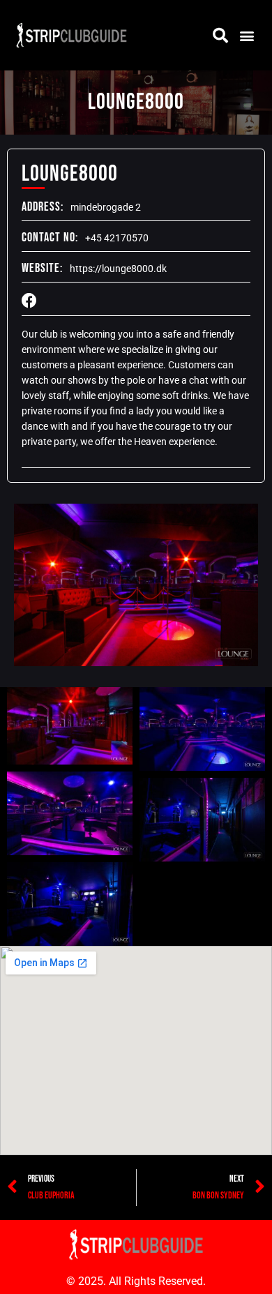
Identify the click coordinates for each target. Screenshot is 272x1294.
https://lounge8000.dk (118, 268)
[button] (246, 35)
